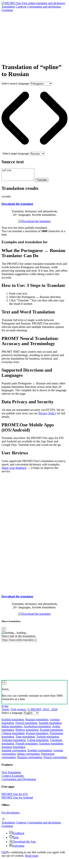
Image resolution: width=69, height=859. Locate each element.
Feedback (18, 833)
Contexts (21, 6)
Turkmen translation (14, 740)
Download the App (24, 841)
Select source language (15, 83)
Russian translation (36, 719)
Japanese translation (13, 747)
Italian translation (12, 726)
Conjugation (44, 6)
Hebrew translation (27, 729)
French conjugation (55, 757)
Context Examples (13, 775)
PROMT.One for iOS (15, 794)
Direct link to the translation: (19, 636)
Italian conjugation (28, 753)
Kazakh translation (51, 729)
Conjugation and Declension (19, 779)
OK (4, 852)
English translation (13, 719)
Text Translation (11, 772)
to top (5, 706)
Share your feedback (14, 467)
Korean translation (37, 733)
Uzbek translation (37, 740)
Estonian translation (51, 743)
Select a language (12, 712)
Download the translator (17, 203)
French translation (26, 723)
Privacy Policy (47, 413)
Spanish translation (50, 723)
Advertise (18, 845)
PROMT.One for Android (17, 797)
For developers (11, 812)
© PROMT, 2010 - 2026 (43, 709)
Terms (5, 709)
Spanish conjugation (14, 750)
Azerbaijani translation (37, 726)
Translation (8, 6)
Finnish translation (27, 743)
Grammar (7, 10)
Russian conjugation (29, 757)
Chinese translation (13, 733)
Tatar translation (25, 736)
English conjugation (40, 750)
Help (16, 837)
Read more (31, 855)
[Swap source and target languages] (34, 150)
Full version (18, 709)
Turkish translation (47, 736)
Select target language (15, 153)
